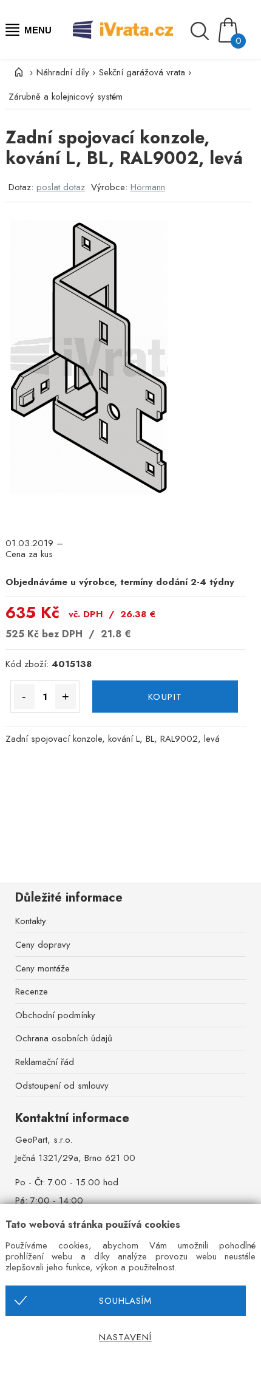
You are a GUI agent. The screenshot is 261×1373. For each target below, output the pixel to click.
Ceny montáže (42, 968)
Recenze (31, 991)
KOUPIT (165, 697)
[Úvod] (17, 72)
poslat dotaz (60, 187)
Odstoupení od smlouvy (62, 1085)
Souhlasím (125, 1300)
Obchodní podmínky (55, 1015)
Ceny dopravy (42, 944)
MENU (38, 30)
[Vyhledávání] (203, 31)
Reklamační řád (44, 1062)
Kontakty (30, 921)
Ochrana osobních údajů (63, 1038)
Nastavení (125, 1337)
